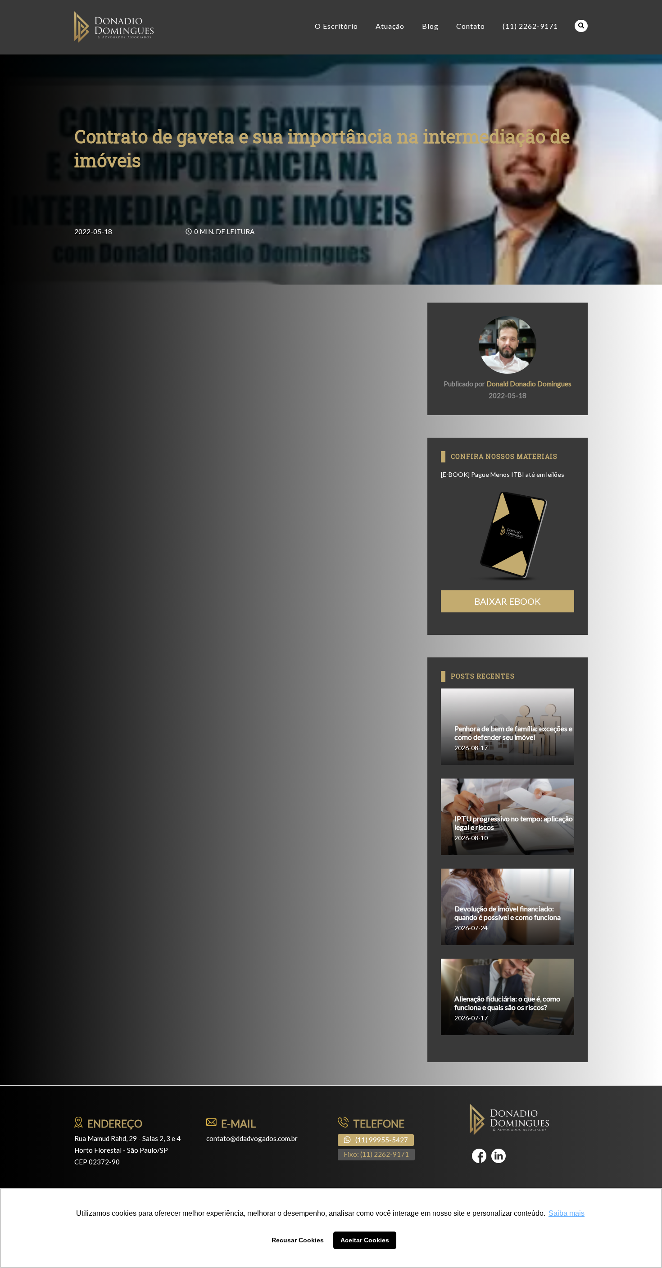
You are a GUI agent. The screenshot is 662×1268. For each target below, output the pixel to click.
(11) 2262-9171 (530, 26)
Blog (430, 26)
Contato (470, 26)
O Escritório (336, 26)
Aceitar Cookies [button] (364, 1240)
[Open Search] (581, 26)
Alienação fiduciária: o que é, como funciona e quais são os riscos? (507, 1002)
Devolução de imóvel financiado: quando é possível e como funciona (507, 912)
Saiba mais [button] (567, 1213)
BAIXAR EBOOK (507, 601)
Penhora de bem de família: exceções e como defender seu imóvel (513, 732)
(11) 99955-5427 (381, 1140)
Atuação (390, 26)
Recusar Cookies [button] (298, 1240)
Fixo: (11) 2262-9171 (376, 1154)
